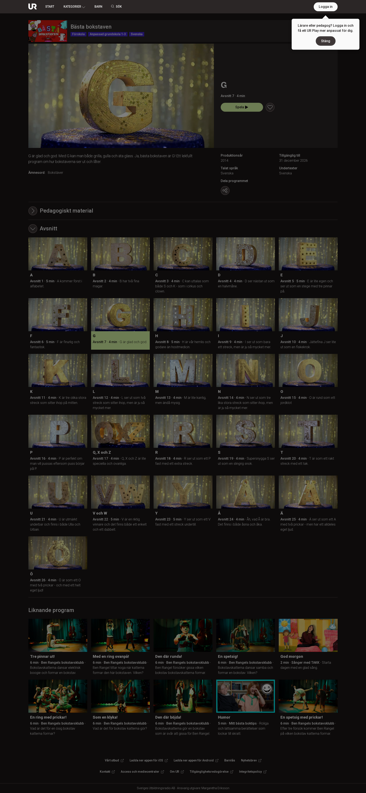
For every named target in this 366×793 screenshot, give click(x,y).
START (49, 6)
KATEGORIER (72, 6)
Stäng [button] (325, 41)
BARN (98, 6)
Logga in (326, 7)
